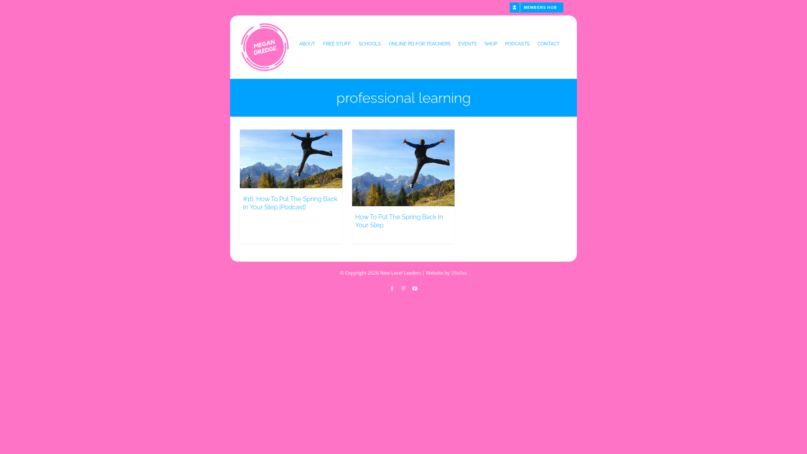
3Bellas (459, 273)
